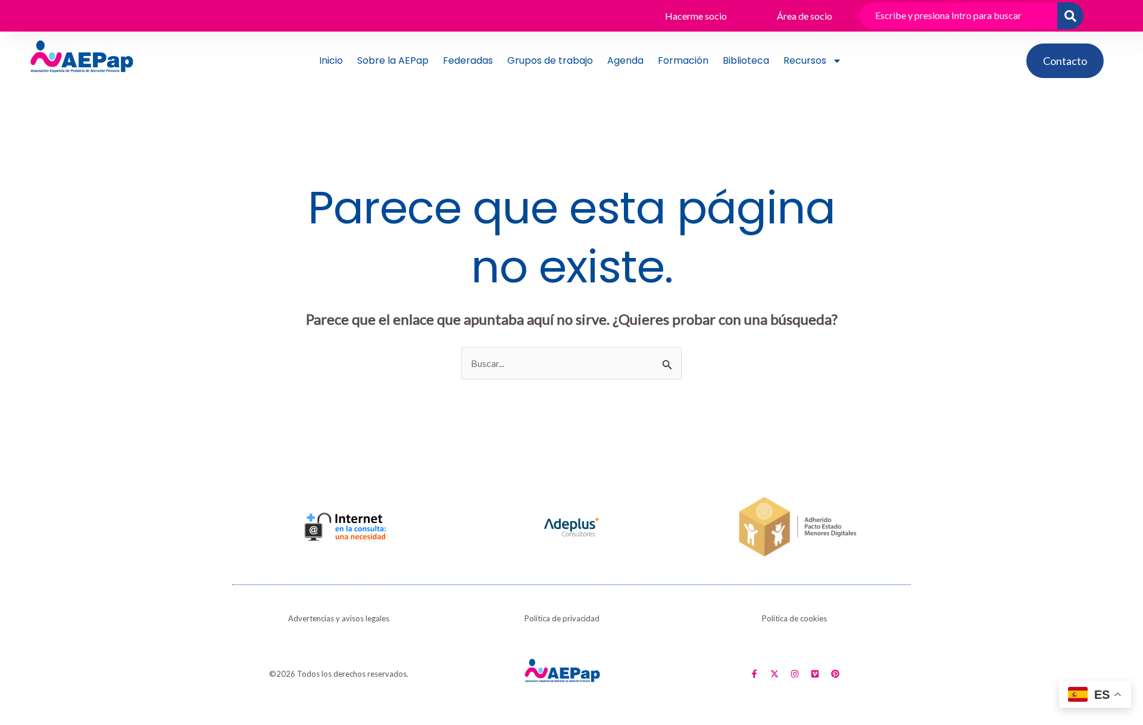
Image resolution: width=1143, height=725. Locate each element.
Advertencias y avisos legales (338, 618)
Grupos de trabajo (550, 60)
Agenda (625, 60)
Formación (683, 60)
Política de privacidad (561, 618)
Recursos (804, 60)
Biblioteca (746, 60)
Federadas (468, 60)
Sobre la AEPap (393, 60)
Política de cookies (794, 618)
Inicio (331, 60)
